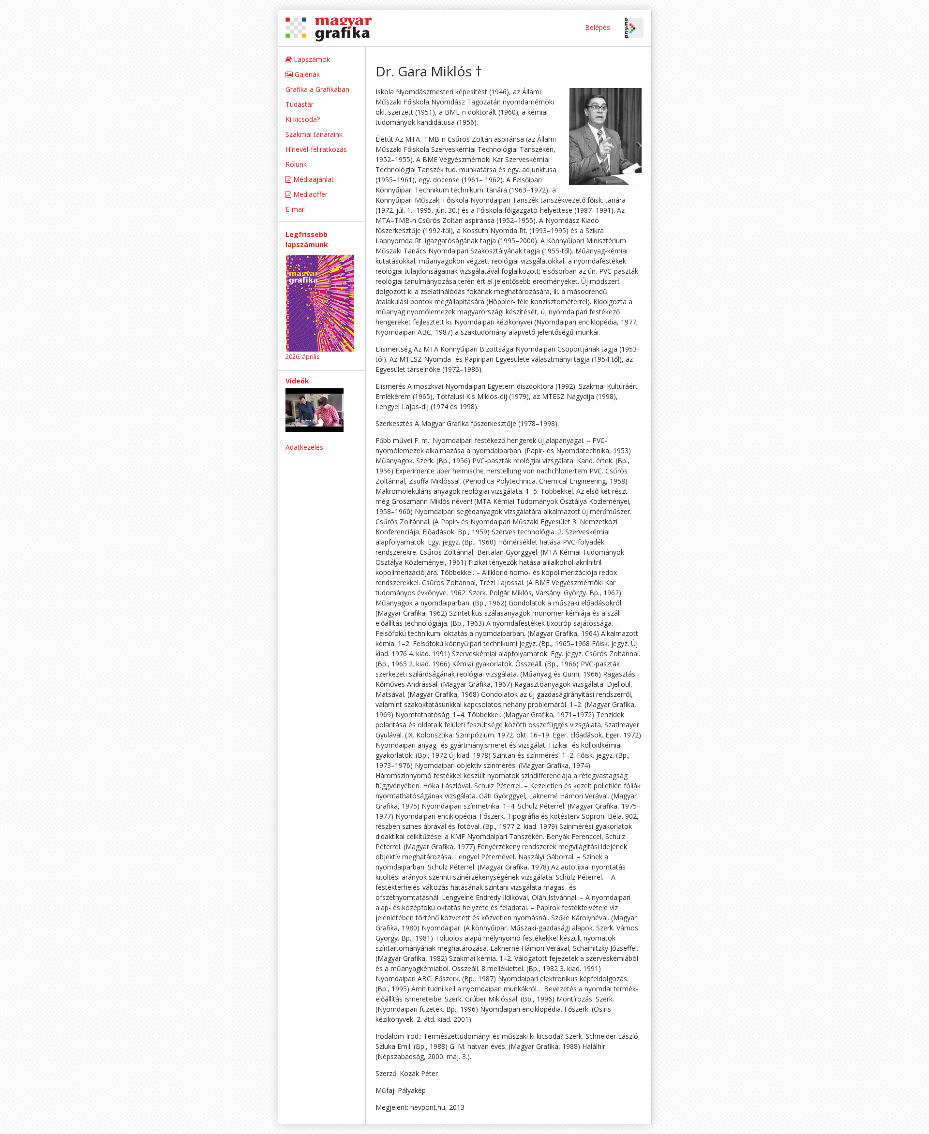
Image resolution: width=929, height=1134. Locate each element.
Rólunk (296, 164)
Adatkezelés (304, 447)
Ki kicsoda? (302, 119)
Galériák (306, 74)
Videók (297, 380)
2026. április (302, 356)
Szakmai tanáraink (314, 134)
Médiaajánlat (312, 179)
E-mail (295, 209)
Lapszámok (311, 59)
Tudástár (299, 104)
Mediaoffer (309, 194)
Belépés (597, 27)
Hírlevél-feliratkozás (316, 149)
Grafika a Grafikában (317, 89)
